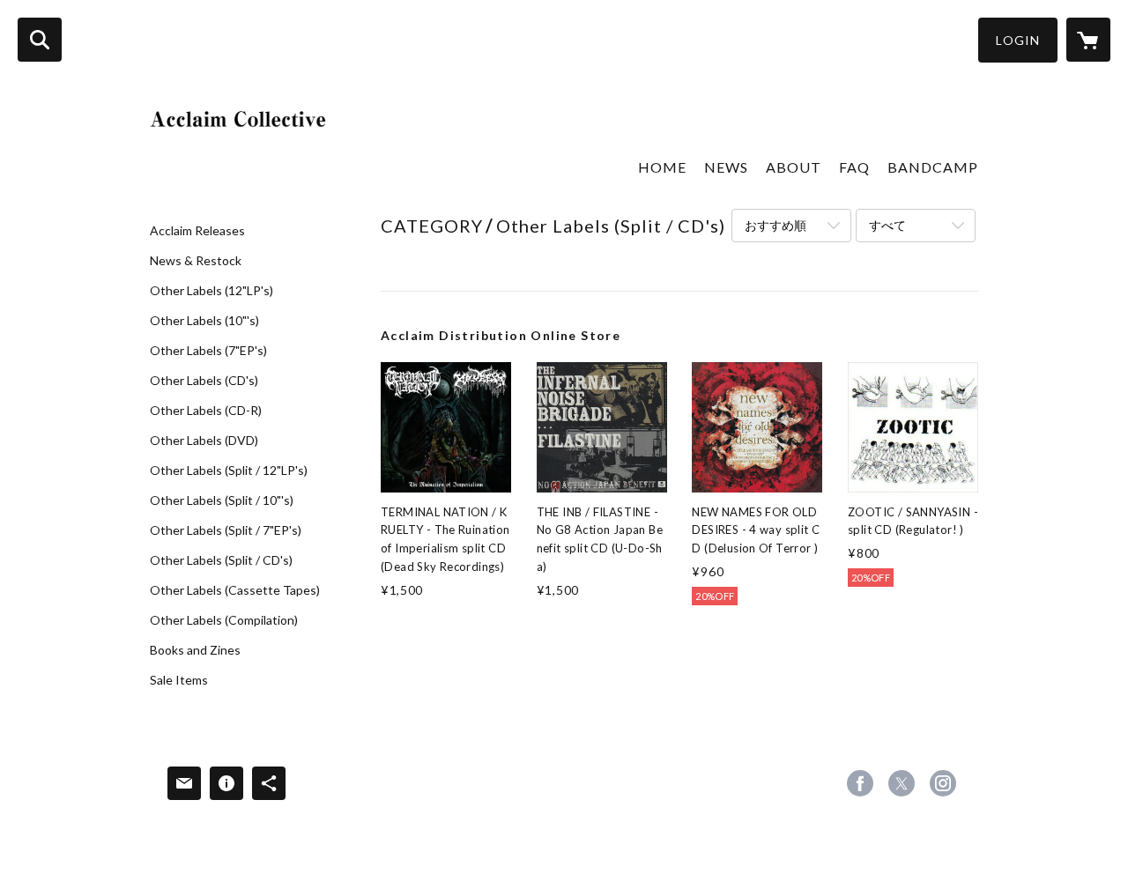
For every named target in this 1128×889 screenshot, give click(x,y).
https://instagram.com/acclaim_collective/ (943, 783)
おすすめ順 (775, 225)
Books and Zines (195, 650)
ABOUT (793, 167)
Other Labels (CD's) (204, 380)
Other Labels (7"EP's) (208, 350)
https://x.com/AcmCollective (901, 783)
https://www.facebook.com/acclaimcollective (860, 783)
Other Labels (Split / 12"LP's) (229, 470)
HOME (662, 167)
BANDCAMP (932, 167)
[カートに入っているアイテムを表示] (1088, 40)
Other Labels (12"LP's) (211, 291)
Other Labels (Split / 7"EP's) (225, 530)
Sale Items (179, 680)
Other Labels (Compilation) (224, 620)
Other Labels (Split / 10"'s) (221, 500)
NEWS (726, 167)
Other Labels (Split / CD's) (221, 560)
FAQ (854, 167)
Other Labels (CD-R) (206, 410)
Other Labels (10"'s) (204, 321)
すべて (887, 225)
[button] (1018, 40)
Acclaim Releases (197, 231)
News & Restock (195, 261)
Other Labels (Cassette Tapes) (235, 590)
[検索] (40, 40)
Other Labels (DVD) (204, 440)
